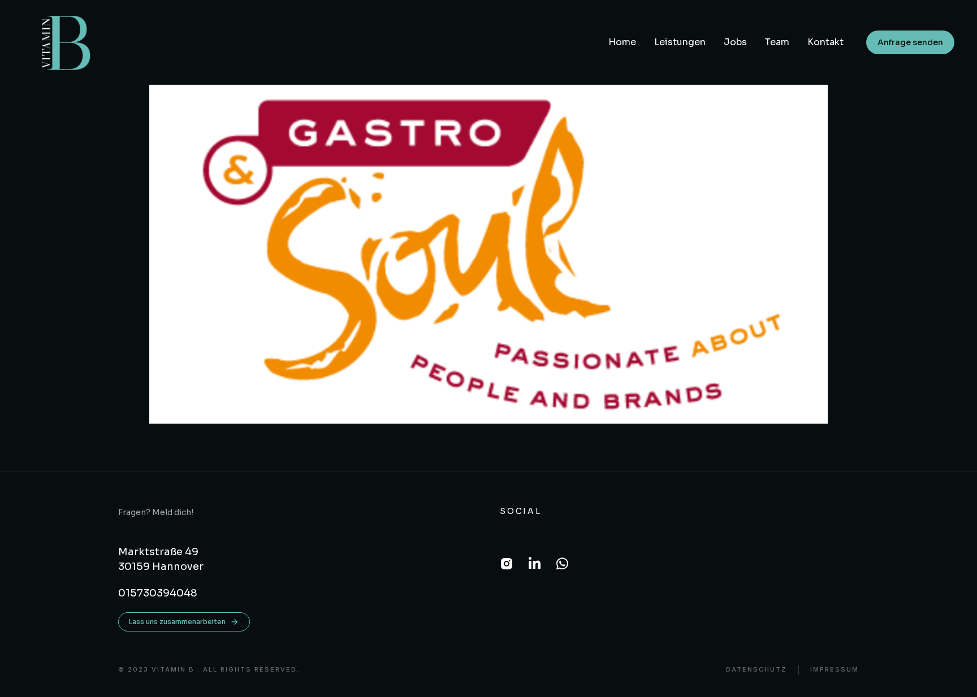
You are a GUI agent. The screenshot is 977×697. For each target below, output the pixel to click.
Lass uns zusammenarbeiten (177, 621)
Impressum (834, 669)
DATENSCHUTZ (756, 669)
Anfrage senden (910, 42)
